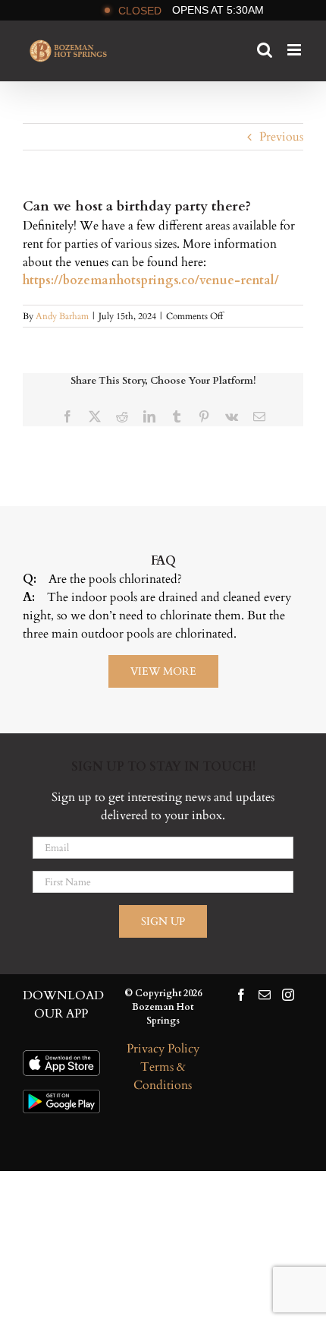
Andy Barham (62, 316)
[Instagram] (288, 995)
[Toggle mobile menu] (295, 50)
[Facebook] (241, 995)
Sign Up (163, 921)
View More (163, 671)
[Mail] (265, 995)
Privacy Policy (163, 1048)
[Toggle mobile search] (264, 50)
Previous (281, 136)
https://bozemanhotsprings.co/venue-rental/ (151, 280)
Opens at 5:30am (191, 10)
